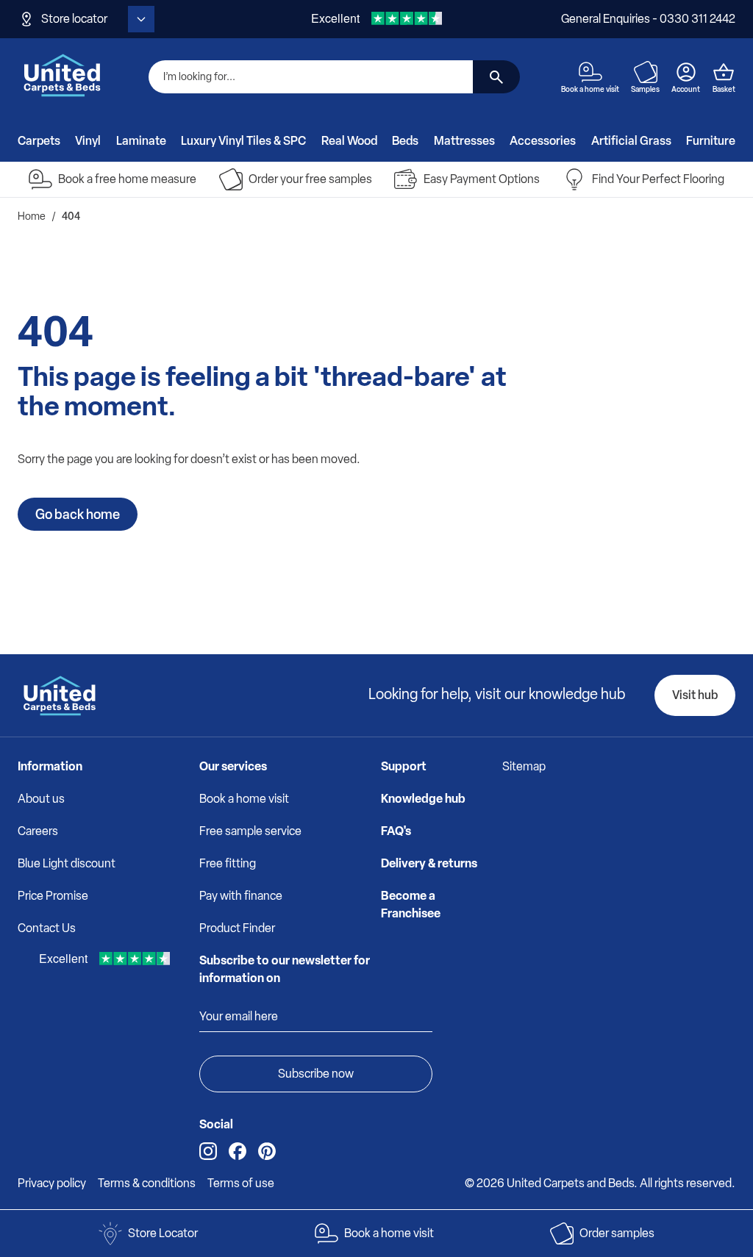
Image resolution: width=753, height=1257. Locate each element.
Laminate (141, 141)
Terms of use (240, 1183)
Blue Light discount (66, 863)
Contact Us (47, 928)
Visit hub (695, 695)
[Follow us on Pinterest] (267, 1151)
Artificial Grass (631, 141)
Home (32, 216)
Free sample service (250, 831)
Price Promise (53, 896)
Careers (38, 831)
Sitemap (524, 766)
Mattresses (464, 141)
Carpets (39, 141)
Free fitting (227, 863)
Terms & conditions (147, 1183)
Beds (405, 141)
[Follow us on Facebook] (237, 1151)
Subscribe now (316, 1074)
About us (41, 799)
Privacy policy (52, 1183)
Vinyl (88, 141)
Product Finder (237, 928)
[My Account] (686, 72)
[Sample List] (645, 72)
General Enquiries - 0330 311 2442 (648, 19)
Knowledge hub (423, 799)
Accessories (543, 141)
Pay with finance (240, 896)
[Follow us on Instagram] (208, 1151)
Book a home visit (244, 799)
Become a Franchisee (410, 904)
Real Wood (349, 141)
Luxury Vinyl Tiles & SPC (243, 141)
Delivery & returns (429, 863)
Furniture (710, 141)
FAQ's (396, 831)
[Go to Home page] (62, 75)
